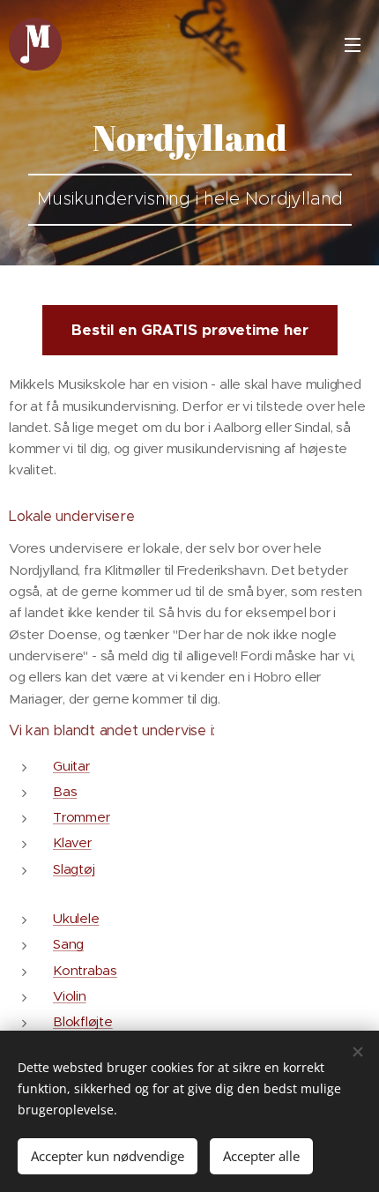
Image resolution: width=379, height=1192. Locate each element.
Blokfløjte (83, 1021)
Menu (352, 44)
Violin (69, 995)
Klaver (72, 842)
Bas (65, 791)
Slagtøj (73, 868)
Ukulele (76, 918)
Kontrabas (85, 970)
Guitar (71, 765)
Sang (68, 943)
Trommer (81, 816)
